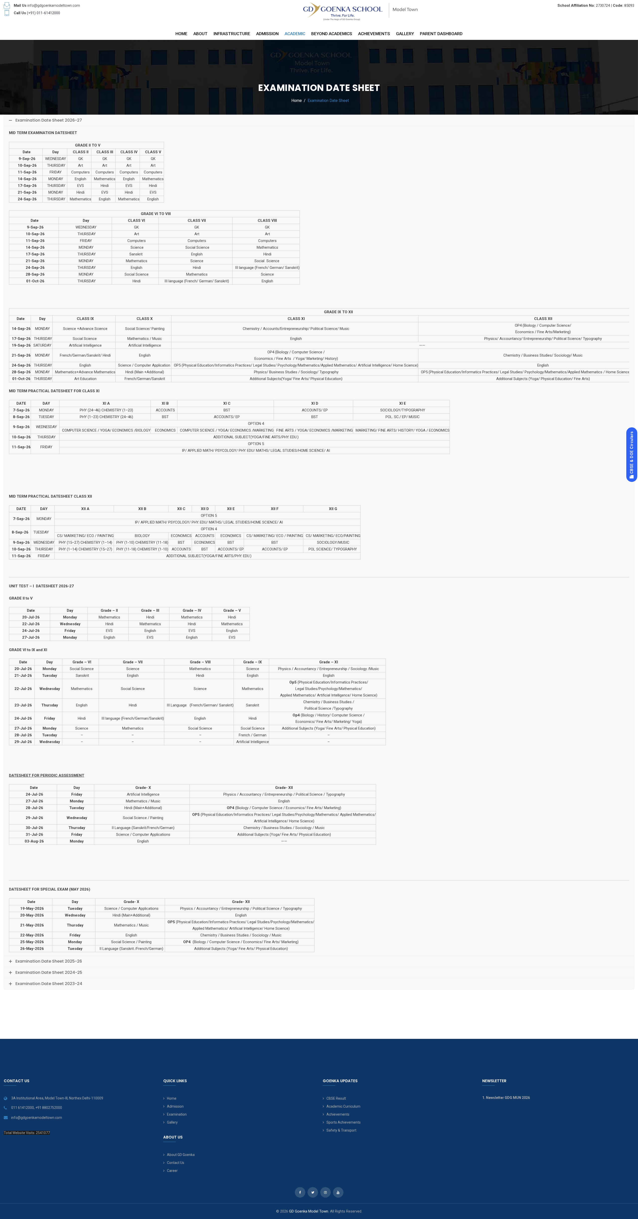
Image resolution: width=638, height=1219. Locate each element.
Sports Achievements (343, 1122)
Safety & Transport (341, 1130)
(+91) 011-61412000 (43, 13)
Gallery (405, 33)
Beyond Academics (331, 33)
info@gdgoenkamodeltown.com (53, 5)
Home (181, 33)
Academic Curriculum (343, 1106)
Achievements (374, 33)
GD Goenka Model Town (308, 1211)
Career (172, 1171)
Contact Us (175, 1163)
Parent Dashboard (441, 33)
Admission (267, 33)
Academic (295, 33)
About (200, 33)
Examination (177, 1114)
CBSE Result (336, 1098)
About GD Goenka (181, 1155)
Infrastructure (232, 33)
